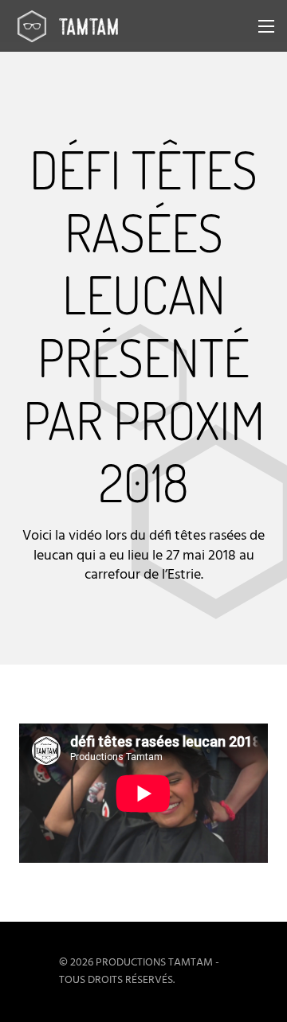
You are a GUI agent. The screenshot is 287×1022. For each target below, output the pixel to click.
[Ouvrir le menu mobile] (266, 26)
